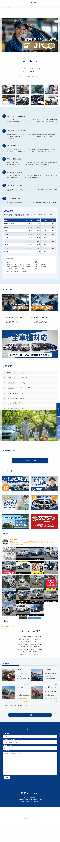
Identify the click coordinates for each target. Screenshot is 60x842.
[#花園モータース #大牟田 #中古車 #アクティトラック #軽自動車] (23, 609)
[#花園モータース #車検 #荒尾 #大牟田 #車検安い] (51, 553)
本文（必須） (6, 751)
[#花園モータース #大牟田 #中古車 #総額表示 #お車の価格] (9, 595)
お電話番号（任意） (7, 745)
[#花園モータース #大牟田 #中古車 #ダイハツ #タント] (51, 595)
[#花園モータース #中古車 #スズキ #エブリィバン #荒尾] (51, 567)
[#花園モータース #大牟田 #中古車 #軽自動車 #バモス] (37, 609)
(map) (26, 684)
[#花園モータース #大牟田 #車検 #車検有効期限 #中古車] (51, 581)
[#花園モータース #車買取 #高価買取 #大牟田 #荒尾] (9, 567)
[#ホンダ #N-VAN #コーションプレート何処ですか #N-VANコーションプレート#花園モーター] (23, 595)
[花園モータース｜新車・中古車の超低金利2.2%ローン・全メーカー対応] (30, 3)
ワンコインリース (58, 433)
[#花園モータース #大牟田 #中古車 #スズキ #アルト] (23, 553)
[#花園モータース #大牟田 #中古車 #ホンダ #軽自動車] (51, 609)
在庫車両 (58, 421)
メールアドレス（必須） (9, 739)
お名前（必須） (6, 733)
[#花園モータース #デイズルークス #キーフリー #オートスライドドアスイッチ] (9, 581)
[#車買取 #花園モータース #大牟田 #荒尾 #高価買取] (37, 567)
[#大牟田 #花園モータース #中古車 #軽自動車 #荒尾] (37, 595)
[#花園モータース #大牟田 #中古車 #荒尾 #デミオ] (37, 553)
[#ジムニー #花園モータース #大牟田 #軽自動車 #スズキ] (9, 609)
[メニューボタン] (3, 3)
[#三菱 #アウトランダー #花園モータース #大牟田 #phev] (37, 581)
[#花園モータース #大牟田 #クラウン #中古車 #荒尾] (23, 567)
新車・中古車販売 (58, 409)
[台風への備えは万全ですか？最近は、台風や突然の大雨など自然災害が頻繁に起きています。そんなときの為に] (9, 553)
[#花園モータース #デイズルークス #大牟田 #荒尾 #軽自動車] (23, 581)
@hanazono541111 (7, 626)
